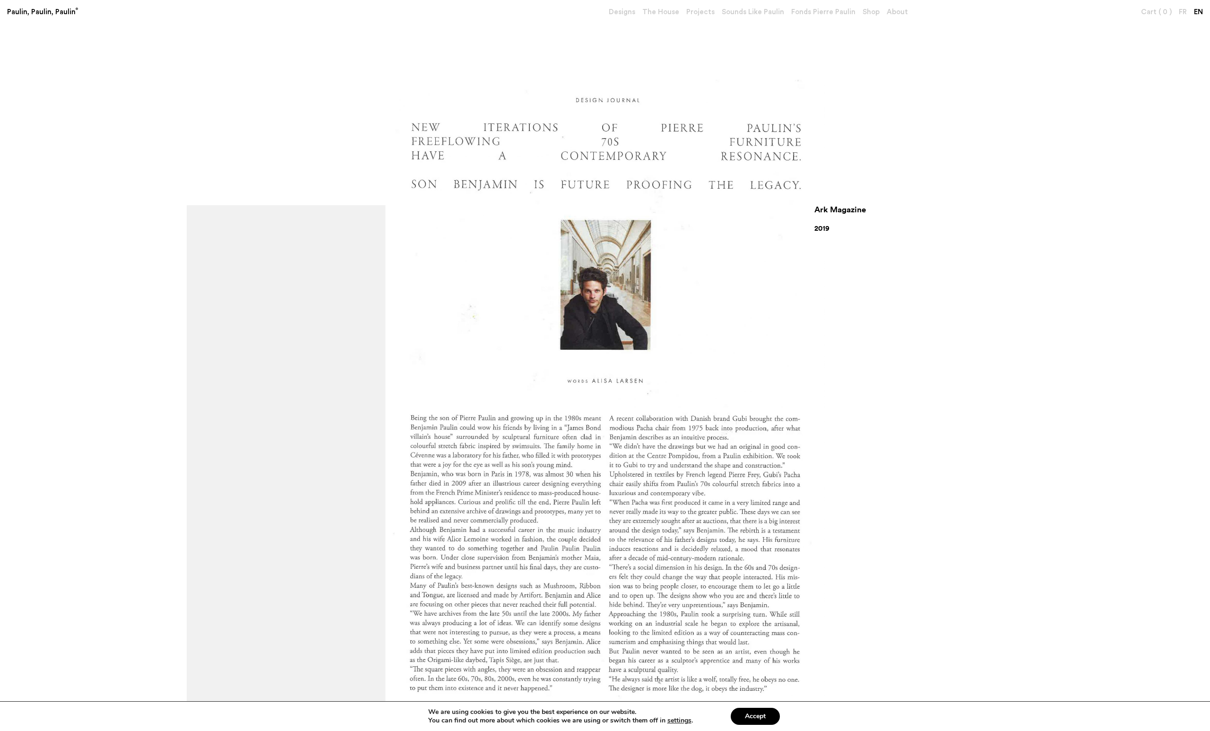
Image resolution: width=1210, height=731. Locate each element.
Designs (622, 12)
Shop (871, 12)
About (897, 12)
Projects (700, 12)
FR (1183, 12)
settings (679, 720)
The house (660, 12)
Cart (1156, 12)
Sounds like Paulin (753, 12)
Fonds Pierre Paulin (823, 12)
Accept (755, 716)
